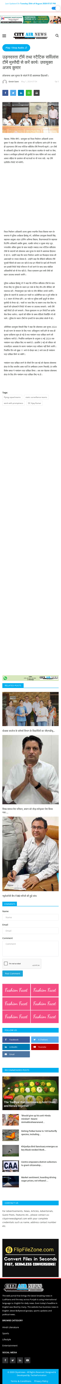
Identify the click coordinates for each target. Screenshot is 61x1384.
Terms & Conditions (21, 1381)
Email (5, 924)
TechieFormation (38, 1375)
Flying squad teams (12, 397)
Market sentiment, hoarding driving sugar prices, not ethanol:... (38, 1179)
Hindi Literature (10, 1327)
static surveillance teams (36, 397)
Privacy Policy (41, 1381)
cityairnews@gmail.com (14, 1218)
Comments (9, 904)
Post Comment (12, 973)
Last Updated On (30, 3)
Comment (7, 938)
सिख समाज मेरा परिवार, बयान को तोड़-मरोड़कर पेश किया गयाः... (27, 811)
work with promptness (13, 403)
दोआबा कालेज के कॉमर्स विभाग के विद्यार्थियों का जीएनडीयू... (28, 730)
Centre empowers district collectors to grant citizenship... (39, 1163)
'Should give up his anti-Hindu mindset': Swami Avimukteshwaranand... (36, 1118)
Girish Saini (14, 81)
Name (5, 911)
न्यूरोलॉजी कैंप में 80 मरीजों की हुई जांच (19, 895)
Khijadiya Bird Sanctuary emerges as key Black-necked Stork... (39, 1148)
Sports (5, 1333)
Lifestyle (6, 1339)
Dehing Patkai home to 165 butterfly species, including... (39, 1133)
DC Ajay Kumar (34, 403)
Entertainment (10, 1345)
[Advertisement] (30, 199)
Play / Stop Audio (15, 47)
